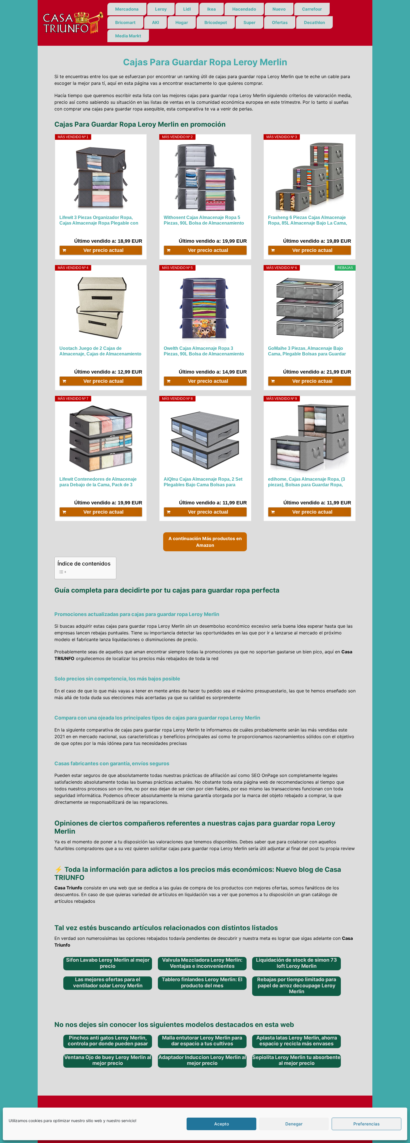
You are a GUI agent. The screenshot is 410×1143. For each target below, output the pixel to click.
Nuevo (279, 9)
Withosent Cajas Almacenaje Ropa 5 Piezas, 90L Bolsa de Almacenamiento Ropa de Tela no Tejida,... (204, 220)
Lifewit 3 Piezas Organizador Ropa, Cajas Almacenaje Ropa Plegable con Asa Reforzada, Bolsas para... (98, 220)
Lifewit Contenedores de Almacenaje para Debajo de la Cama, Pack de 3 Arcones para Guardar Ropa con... (98, 482)
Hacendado (244, 9)
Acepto (221, 1124)
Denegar (294, 1124)
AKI (155, 22)
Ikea (211, 9)
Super (249, 22)
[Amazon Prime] (134, 231)
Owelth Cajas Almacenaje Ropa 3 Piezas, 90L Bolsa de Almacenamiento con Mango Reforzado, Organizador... (204, 351)
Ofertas (280, 22)
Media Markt (128, 35)
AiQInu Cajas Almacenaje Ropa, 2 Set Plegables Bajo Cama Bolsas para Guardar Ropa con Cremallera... (203, 482)
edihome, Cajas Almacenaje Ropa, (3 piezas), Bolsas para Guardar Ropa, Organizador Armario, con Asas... (306, 482)
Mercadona (127, 9)
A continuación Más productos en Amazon (205, 542)
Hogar (181, 22)
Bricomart (125, 22)
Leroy (161, 9)
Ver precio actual (103, 250)
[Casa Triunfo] (72, 22)
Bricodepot (215, 22)
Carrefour (312, 9)
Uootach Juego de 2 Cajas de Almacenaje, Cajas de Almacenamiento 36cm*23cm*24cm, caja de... (100, 351)
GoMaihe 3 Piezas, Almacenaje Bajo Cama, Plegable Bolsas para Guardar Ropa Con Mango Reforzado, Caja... (307, 351)
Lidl (187, 9)
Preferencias (366, 1124)
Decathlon (314, 22)
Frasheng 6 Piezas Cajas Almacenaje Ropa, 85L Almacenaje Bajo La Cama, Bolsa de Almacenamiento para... (307, 220)
